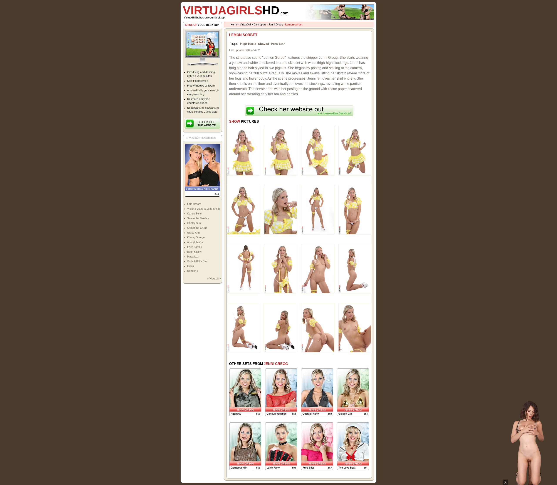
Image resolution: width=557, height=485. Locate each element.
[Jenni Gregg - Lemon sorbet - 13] (243, 327)
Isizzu (190, 266)
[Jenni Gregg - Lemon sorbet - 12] (355, 268)
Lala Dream (194, 204)
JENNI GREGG (276, 364)
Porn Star (278, 43)
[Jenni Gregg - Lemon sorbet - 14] (280, 327)
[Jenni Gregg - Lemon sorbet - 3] (317, 150)
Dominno (192, 271)
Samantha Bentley (198, 218)
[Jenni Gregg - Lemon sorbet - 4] (355, 150)
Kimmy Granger (196, 237)
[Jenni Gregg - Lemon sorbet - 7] (317, 209)
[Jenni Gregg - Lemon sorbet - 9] (243, 268)
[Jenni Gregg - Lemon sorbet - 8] (355, 209)
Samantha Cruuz (197, 227)
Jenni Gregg (275, 24)
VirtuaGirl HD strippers (253, 24)
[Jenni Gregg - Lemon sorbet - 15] (317, 327)
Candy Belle (194, 213)
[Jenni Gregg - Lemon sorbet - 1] (243, 150)
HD (236, 10)
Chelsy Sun (194, 223)
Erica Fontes (194, 247)
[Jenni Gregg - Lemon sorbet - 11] (317, 268)
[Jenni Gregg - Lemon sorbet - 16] (355, 327)
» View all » (214, 278)
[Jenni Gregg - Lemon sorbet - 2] (280, 150)
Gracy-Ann (193, 232)
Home (234, 24)
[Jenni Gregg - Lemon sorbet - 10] (280, 268)
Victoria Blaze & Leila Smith (203, 208)
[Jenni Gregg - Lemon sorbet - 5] (243, 209)
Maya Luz (193, 256)
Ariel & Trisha (195, 242)
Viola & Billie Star (197, 261)
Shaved (263, 43)
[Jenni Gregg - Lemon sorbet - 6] (280, 209)
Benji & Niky (194, 251)
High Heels (248, 43)
